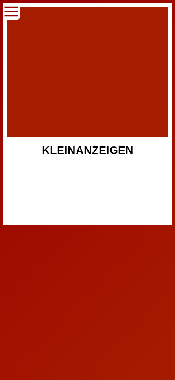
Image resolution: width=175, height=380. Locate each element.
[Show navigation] (11, 11)
